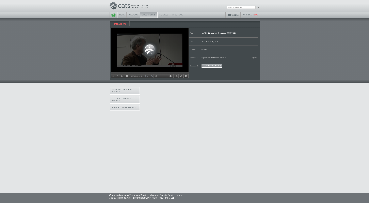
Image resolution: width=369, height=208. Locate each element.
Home (122, 15)
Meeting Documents (212, 66)
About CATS (177, 15)
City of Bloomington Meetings (121, 100)
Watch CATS (250, 15)
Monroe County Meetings (124, 108)
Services (163, 15)
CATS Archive (120, 24)
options (254, 57)
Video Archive (148, 15)
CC (181, 76)
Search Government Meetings (122, 91)
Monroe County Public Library (166, 195)
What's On (133, 15)
